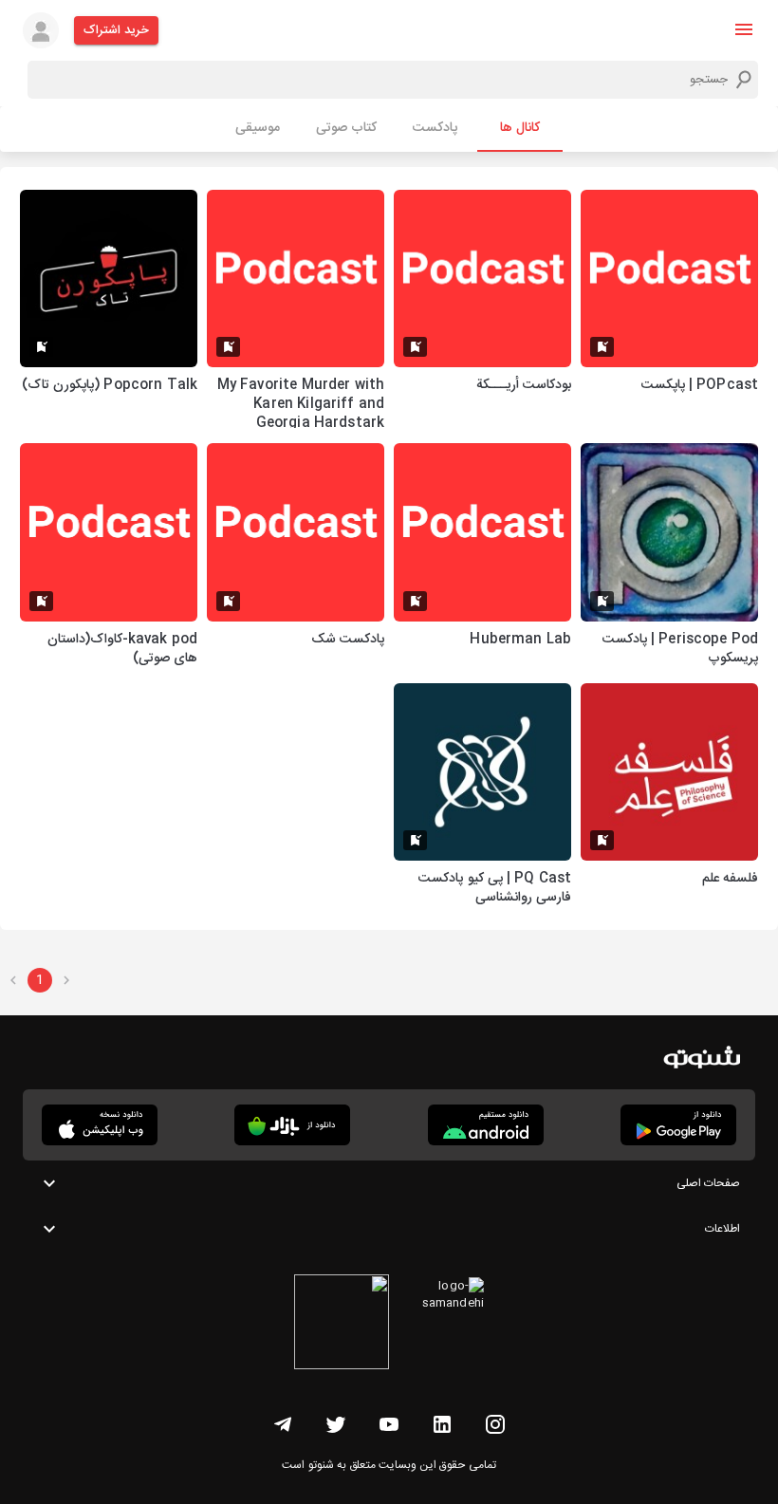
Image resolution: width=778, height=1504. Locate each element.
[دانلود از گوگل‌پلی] (678, 1125)
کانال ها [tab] (520, 128)
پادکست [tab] (435, 128)
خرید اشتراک (116, 30)
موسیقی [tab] (257, 128)
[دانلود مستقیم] (486, 1125)
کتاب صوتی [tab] (346, 128)
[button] (743, 29)
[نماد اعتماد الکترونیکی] (341, 1324)
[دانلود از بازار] (292, 1125)
